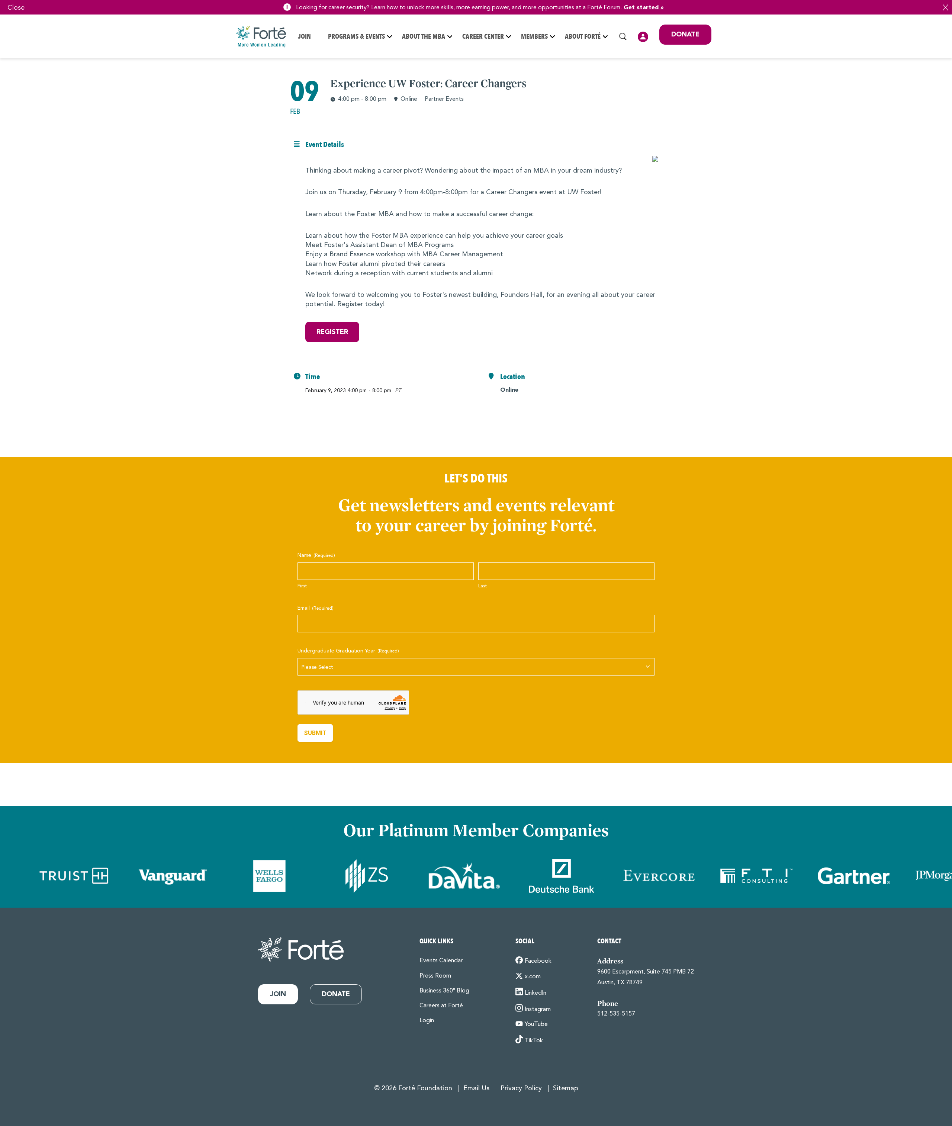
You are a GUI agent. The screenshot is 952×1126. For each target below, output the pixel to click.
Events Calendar (441, 961)
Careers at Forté (441, 1006)
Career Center (483, 36)
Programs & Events (356, 36)
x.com (533, 977)
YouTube (536, 1024)
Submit (315, 733)
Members (534, 36)
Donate (685, 34)
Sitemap (565, 1088)
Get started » (644, 8)
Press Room (435, 976)
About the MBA (423, 36)
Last (482, 586)
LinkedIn (535, 993)
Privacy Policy (521, 1088)
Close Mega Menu (711, 85)
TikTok (534, 1041)
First (302, 586)
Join (304, 36)
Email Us (476, 1088)
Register (332, 332)
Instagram (538, 1010)
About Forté (583, 36)
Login (643, 37)
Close (945, 7)
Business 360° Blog (444, 991)
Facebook (538, 961)
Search (623, 36)
